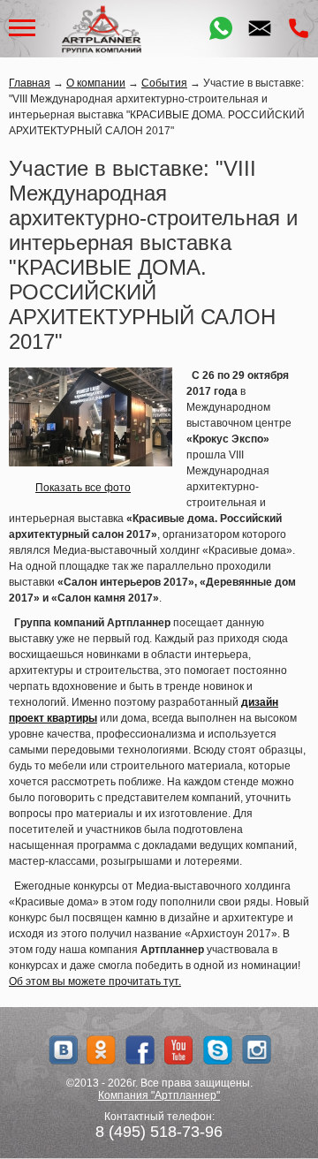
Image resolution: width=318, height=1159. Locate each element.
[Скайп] (217, 1049)
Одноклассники (101, 1049)
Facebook (140, 1049)
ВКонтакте (62, 1049)
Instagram (256, 1049)
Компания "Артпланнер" (159, 1095)
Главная (29, 83)
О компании (95, 83)
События (164, 83)
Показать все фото (83, 487)
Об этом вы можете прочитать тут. (95, 981)
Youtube (178, 1049)
